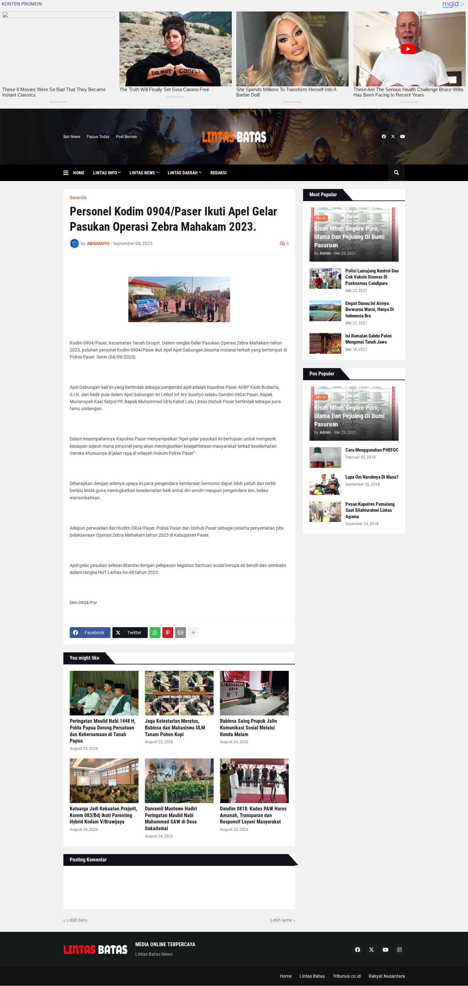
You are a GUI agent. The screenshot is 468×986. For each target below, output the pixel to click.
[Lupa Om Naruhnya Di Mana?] (325, 484)
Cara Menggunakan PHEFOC (372, 450)
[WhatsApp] (155, 632)
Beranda (78, 197)
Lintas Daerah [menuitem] (183, 172)
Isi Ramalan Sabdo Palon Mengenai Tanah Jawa (368, 339)
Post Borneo (126, 136)
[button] (68, 172)
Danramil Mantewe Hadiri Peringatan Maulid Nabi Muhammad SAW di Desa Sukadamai (171, 818)
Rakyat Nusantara (387, 976)
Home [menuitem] (78, 172)
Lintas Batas (312, 976)
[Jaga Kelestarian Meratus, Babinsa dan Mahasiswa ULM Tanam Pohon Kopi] (179, 693)
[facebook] (384, 136)
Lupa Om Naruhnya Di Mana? (372, 477)
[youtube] (402, 136)
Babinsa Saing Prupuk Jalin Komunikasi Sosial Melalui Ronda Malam (248, 727)
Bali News (71, 136)
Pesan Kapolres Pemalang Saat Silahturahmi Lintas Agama (370, 510)
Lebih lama (281, 920)
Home (286, 976)
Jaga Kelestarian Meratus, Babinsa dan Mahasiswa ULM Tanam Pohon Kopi (175, 727)
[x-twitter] (393, 136)
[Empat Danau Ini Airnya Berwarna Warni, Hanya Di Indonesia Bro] (325, 311)
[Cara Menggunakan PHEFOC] (325, 457)
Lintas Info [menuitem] (105, 172)
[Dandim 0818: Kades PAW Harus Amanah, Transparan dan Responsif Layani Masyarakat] (254, 780)
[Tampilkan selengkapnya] (193, 632)
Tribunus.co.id (347, 976)
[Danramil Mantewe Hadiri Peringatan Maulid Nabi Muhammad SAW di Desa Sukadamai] (179, 780)
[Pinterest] (167, 632)
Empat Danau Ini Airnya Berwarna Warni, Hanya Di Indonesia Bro (369, 310)
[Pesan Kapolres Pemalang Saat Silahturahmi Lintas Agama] (325, 511)
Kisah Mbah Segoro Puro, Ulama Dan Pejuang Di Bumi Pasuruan (349, 237)
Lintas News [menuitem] (142, 172)
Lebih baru (77, 920)
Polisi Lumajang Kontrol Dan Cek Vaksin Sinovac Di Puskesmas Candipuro (372, 277)
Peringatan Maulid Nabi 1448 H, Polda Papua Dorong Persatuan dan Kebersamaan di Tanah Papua (103, 731)
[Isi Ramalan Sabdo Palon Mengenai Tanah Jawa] (325, 343)
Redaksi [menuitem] (218, 172)
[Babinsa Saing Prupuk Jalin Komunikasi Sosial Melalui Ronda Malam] (254, 693)
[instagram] (399, 949)
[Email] (180, 632)
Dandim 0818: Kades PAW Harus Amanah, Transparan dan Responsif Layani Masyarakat (253, 815)
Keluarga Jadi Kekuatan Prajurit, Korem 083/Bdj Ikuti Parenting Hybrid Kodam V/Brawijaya (103, 815)
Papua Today (98, 136)
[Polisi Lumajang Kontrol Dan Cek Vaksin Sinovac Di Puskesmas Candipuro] (325, 278)
